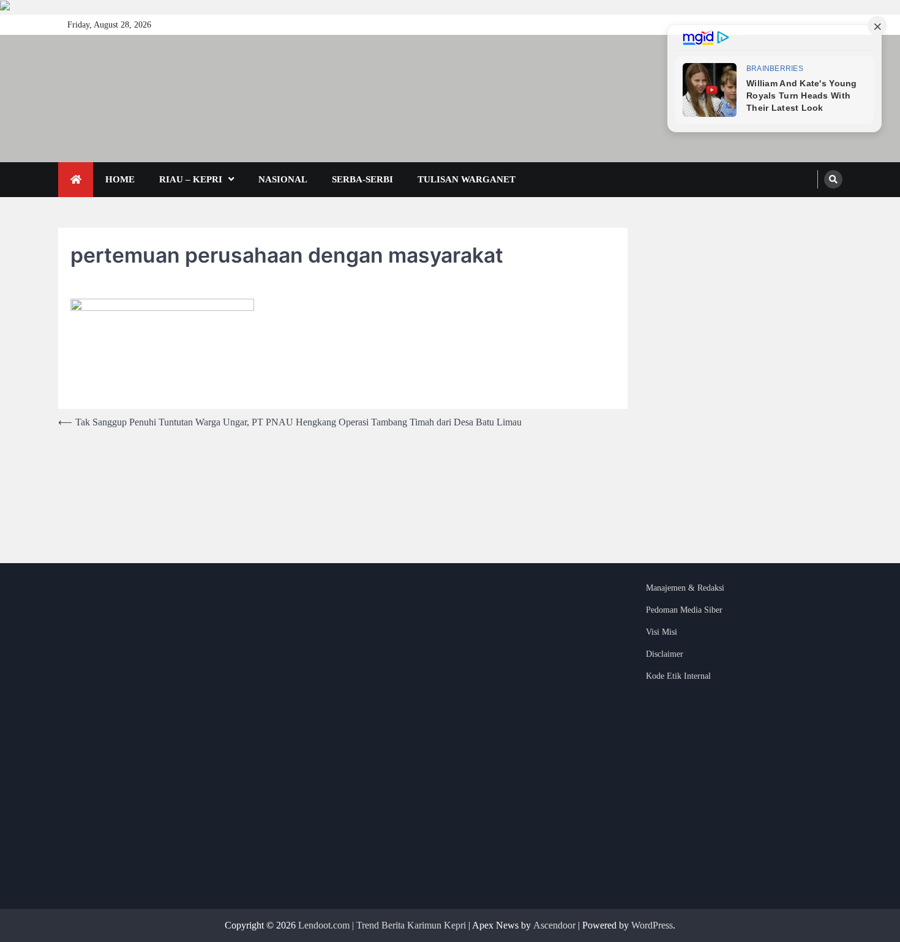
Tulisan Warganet (467, 179)
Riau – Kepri (190, 179)
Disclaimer (664, 654)
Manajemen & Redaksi (685, 587)
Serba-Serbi (362, 179)
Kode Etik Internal (678, 676)
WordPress (652, 925)
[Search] (833, 179)
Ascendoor (554, 925)
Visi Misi (661, 632)
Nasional (282, 179)
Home (120, 179)
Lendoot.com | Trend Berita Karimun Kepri (382, 925)
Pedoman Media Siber (684, 610)
